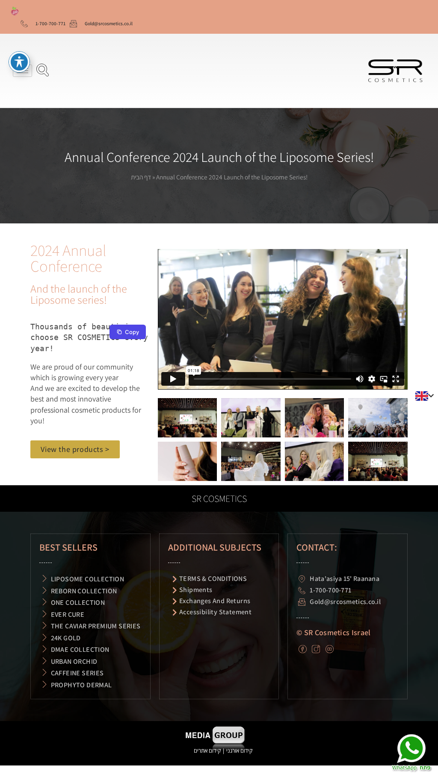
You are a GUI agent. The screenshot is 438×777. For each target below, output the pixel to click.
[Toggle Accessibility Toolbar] (19, 62)
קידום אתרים (207, 750)
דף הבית (141, 177)
